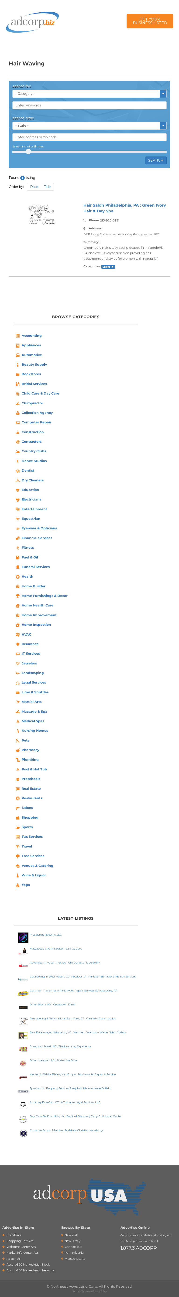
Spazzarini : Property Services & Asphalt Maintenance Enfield (70, 1088)
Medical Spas (33, 721)
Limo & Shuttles (35, 692)
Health (27, 576)
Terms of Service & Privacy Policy (89, 1291)
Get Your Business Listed (150, 21)
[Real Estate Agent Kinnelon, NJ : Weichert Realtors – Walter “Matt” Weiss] (23, 1035)
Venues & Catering (37, 866)
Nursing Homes (35, 730)
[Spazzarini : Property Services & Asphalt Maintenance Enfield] (23, 1091)
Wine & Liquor (34, 875)
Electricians (31, 499)
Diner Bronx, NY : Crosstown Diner (53, 1004)
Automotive (32, 355)
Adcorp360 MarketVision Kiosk (28, 1264)
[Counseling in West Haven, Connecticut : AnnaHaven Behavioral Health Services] (23, 979)
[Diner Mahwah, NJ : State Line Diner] (23, 1063)
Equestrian (31, 519)
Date (34, 187)
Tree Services (33, 856)
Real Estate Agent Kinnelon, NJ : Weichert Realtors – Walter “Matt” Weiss (78, 1032)
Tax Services (32, 836)
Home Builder (33, 586)
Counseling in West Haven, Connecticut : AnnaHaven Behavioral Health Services (83, 976)
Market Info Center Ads (22, 1252)
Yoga (26, 885)
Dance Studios (34, 461)
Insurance (30, 644)
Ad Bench (13, 1258)
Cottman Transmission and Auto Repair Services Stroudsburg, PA (73, 990)
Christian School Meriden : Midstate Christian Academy (66, 1130)
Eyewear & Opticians (39, 528)
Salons (106, 266)
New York (71, 1235)
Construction (33, 432)
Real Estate (31, 788)
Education (30, 490)
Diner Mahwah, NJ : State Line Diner (54, 1060)
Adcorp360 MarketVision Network (30, 1270)
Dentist (28, 470)
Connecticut (73, 1247)
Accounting (32, 336)
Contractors (31, 441)
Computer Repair (36, 422)
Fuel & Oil (30, 557)
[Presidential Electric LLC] (23, 937)
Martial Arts (31, 702)
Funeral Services (36, 567)
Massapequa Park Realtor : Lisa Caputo (56, 948)
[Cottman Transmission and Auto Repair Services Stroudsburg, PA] (23, 993)
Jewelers (29, 663)
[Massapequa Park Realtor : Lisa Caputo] (23, 951)
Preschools (31, 779)
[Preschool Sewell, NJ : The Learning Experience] (23, 1049)
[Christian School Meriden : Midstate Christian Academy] (23, 1133)
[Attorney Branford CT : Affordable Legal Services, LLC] (23, 1105)
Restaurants (32, 798)
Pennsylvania (74, 1252)
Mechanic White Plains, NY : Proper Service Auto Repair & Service (73, 1074)
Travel (27, 846)
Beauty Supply (34, 364)
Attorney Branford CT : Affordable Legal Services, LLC (65, 1102)
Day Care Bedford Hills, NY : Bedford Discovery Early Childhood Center (76, 1116)
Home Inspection (36, 625)
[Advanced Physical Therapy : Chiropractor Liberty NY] (23, 965)
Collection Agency (37, 413)
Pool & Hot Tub (34, 769)
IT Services (31, 653)
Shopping (30, 817)
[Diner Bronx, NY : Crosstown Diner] (23, 1007)
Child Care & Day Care (40, 393)
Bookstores (31, 374)
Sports (27, 827)
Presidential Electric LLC (46, 934)
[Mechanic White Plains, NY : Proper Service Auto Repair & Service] (23, 1077)
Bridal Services (34, 384)
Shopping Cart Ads (19, 1241)
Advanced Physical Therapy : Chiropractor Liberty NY (65, 962)
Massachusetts (74, 1258)
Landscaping (33, 673)
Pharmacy (30, 750)
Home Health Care (37, 605)
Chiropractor (32, 403)
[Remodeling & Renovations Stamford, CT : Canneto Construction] (23, 1021)
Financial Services (37, 538)
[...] (156, 258)
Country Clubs (34, 451)
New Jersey (72, 1241)
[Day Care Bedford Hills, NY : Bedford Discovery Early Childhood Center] (23, 1119)
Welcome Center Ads (21, 1247)
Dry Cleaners (33, 480)
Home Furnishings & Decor (45, 596)
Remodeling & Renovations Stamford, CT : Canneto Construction (73, 1018)
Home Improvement (39, 615)
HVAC (26, 634)
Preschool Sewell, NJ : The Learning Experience (60, 1046)
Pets (25, 740)
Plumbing (30, 759)
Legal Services (34, 682)
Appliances (31, 345)
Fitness (28, 547)
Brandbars (13, 1235)
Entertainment (34, 509)
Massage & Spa (34, 711)
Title (47, 187)
